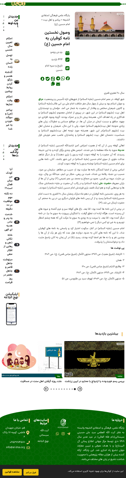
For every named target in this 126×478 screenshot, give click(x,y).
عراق (40, 99)
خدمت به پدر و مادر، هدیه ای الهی (8, 222)
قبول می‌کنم (31, 472)
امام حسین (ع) (62, 24)
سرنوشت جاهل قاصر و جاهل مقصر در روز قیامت (7, 271)
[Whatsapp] (57, 433)
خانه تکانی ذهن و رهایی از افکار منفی (8, 244)
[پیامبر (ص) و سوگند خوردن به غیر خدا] (17, 119)
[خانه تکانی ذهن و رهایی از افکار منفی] (17, 244)
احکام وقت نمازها (9, 100)
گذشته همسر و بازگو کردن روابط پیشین (8, 81)
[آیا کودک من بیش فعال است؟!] (17, 178)
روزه (58, 376)
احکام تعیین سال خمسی (8, 44)
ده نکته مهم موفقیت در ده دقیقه (7, 201)
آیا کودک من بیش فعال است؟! (8, 178)
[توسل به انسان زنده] (17, 61)
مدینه (121, 150)
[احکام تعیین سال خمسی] (17, 44)
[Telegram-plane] (68, 433)
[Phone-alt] (16, 3)
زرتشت (120, 376)
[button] (68, 78)
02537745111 (17, 442)
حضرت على (105, 183)
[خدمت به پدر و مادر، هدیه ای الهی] (17, 222)
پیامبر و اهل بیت (51, 20)
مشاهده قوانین (12, 472)
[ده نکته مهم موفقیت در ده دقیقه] (17, 201)
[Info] (23, 3)
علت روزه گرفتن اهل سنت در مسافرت (41, 381)
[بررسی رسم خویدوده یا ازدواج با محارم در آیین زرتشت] (94, 359)
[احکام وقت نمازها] (17, 100)
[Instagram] (63, 433)
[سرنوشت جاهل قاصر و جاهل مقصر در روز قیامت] (17, 271)
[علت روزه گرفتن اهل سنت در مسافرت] (32, 359)
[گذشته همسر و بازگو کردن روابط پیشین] (17, 81)
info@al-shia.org (15, 448)
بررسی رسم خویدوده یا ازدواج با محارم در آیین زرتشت (94, 381)
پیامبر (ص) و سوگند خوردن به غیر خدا (8, 119)
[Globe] (13, 3)
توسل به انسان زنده (9, 61)
